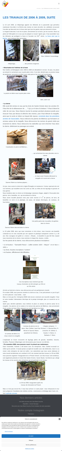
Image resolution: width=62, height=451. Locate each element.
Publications (31, 414)
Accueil (39, 8)
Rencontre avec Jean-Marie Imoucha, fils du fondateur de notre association (31, 406)
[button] (59, 419)
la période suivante (11, 393)
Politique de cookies (29, 448)
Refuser (31, 440)
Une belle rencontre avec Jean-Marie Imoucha (31, 401)
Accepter (31, 436)
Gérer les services (9, 431)
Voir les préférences (31, 444)
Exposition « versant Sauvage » (31, 403)
